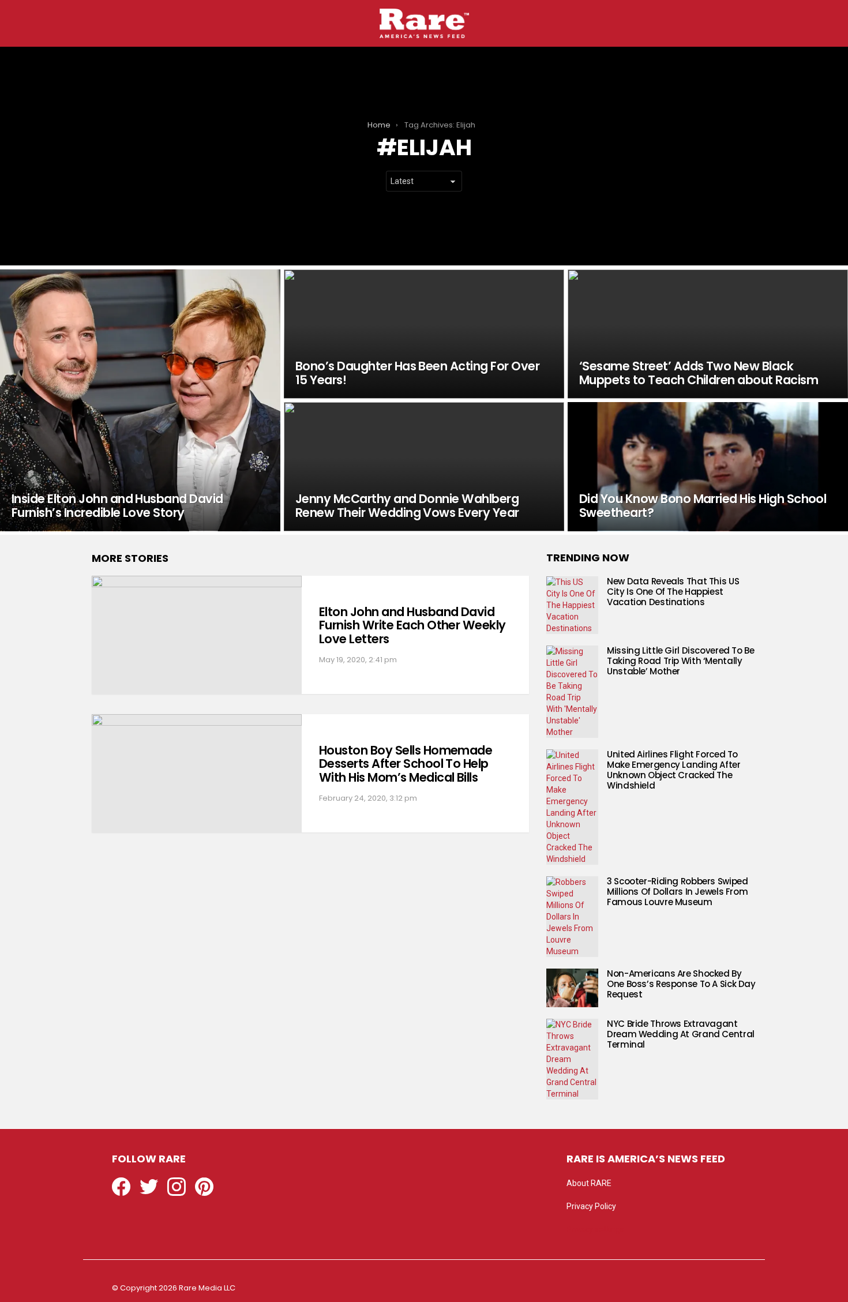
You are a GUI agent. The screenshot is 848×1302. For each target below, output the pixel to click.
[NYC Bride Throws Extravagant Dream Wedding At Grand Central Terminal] (572, 1059)
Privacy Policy (591, 1206)
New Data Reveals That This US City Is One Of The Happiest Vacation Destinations (673, 591)
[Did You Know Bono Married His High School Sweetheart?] (708, 466)
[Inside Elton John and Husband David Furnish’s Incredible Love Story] (140, 400)
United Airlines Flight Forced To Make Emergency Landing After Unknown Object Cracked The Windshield (674, 769)
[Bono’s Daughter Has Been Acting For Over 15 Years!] (424, 334)
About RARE (588, 1183)
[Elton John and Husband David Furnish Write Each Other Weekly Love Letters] (197, 635)
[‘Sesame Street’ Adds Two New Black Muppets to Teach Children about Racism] (708, 334)
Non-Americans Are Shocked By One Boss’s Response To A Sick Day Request (681, 983)
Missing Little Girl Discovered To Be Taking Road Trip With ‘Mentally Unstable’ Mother (681, 660)
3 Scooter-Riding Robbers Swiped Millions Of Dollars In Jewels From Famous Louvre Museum (677, 891)
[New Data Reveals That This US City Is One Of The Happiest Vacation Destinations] (572, 605)
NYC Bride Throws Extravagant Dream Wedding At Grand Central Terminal (681, 1034)
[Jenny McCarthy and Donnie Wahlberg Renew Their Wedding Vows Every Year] (424, 466)
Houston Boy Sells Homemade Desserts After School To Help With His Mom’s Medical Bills (405, 764)
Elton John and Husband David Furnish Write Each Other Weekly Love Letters (412, 625)
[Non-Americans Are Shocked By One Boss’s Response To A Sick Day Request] (572, 988)
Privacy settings (595, 1229)
